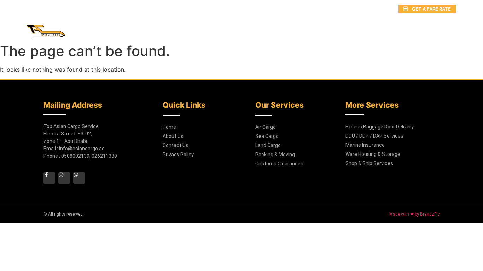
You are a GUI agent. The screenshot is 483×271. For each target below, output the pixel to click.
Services (272, 27)
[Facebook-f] (340, 8)
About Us (231, 27)
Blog (401, 27)
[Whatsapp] (367, 8)
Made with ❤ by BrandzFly (414, 214)
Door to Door (320, 27)
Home (194, 27)
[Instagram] (353, 8)
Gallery (368, 27)
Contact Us (440, 27)
